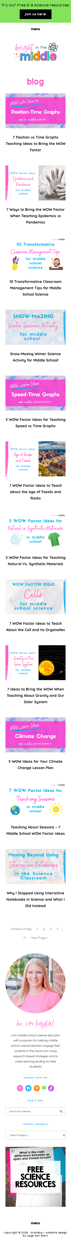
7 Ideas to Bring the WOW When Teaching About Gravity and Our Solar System (35, 695)
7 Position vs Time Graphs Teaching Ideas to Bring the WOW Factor (36, 143)
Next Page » (39, 939)
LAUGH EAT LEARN (37, 1235)
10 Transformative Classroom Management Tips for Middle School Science (35, 287)
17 (25, 938)
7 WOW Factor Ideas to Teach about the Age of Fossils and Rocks (35, 491)
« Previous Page (20, 930)
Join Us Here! (35, 14)
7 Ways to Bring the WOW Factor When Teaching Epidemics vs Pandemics (35, 215)
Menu (35, 29)
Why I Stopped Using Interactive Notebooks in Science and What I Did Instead (35, 899)
